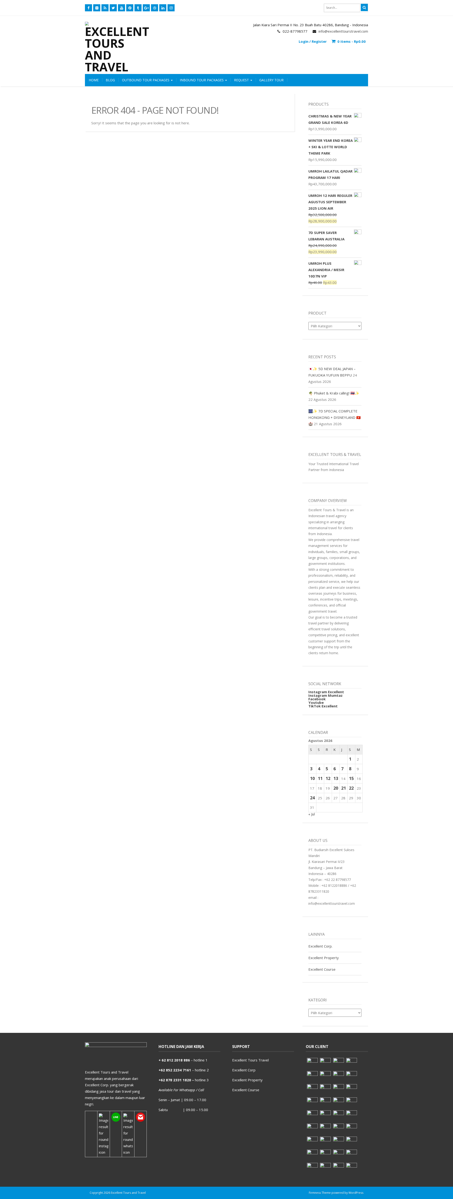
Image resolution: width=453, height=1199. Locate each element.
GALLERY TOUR (271, 80)
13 (335, 778)
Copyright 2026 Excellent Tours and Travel (118, 1193)
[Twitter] (113, 7)
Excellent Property (323, 957)
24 (312, 798)
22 (351, 788)
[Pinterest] (129, 7)
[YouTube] (121, 7)
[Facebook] (88, 7)
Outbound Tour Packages (146, 80)
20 (335, 788)
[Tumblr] (138, 7)
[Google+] (146, 7)
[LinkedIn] (162, 7)
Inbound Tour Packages (202, 80)
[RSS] (105, 7)
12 (328, 778)
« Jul (311, 814)
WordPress (355, 1193)
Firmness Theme (320, 1193)
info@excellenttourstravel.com (343, 31)
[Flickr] (96, 7)
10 (312, 778)
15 (351, 778)
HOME (94, 80)
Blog (110, 80)
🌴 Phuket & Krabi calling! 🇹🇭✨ (333, 393)
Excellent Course (322, 969)
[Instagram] (171, 7)
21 (343, 788)
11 (320, 778)
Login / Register (313, 41)
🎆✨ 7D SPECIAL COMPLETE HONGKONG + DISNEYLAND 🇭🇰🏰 (334, 417)
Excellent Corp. (320, 946)
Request (242, 80)
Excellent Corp (244, 1070)
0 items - (351, 41)
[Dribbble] (154, 7)
